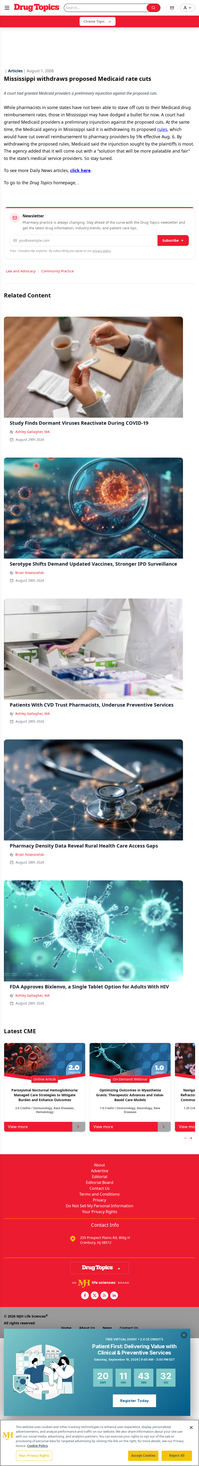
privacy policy (101, 251)
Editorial (99, 1176)
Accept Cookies (143, 1455)
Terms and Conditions (99, 1194)
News (107, 1328)
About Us (87, 1328)
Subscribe (170, 240)
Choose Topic (94, 21)
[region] (99, 1443)
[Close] (191, 1427)
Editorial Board (99, 1182)
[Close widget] (184, 1335)
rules (162, 129)
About (99, 1165)
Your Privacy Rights (99, 1211)
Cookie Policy (37, 1446)
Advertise (99, 1170)
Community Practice (57, 271)
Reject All (176, 1455)
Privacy (99, 1200)
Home (66, 1328)
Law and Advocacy (20, 271)
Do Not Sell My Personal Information (99, 1205)
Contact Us (100, 1188)
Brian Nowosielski (29, 572)
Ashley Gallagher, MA (32, 431)
